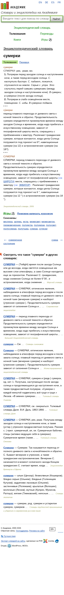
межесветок (48, 221)
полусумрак (10, 228)
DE (46, 2)
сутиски (43, 228)
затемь (18, 221)
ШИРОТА (8, 181)
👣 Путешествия (8, 536)
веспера (8, 221)
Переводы (46, 33)
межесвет (35, 221)
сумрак (34, 228)
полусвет (51, 225)
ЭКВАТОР (24, 185)
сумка (55, 240)
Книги (17, 39)
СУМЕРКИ (9, 264)
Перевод (24, 62)
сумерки (8, 344)
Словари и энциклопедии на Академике (29, 12)
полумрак (39, 225)
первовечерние (12, 225)
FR (59, 2)
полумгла (27, 225)
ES (52, 2)
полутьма (23, 228)
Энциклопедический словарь (32, 27)
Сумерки (8, 350)
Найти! (56, 19)
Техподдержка (22, 531)
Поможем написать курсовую (35, 213)
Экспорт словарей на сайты (13, 541)
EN (40, 2)
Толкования (17, 33)
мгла (25, 221)
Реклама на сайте (37, 531)
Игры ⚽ (46, 39)
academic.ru (13, 5)
